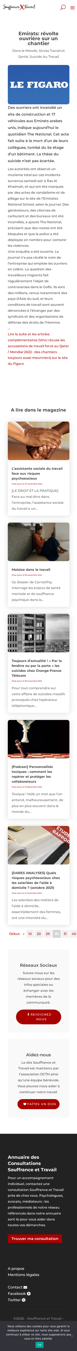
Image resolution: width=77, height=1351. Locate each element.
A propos (16, 1268)
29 (48, 934)
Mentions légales (23, 1275)
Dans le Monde (24, 51)
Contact (15, 1287)
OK (39, 1344)
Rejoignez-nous (42, 1017)
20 (39, 934)
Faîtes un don (41, 1104)
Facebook (17, 1293)
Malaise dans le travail (31, 570)
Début (14, 934)
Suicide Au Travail (44, 57)
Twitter (14, 1300)
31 (65, 934)
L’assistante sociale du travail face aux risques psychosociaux (37, 473)
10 (30, 934)
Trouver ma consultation (34, 1238)
